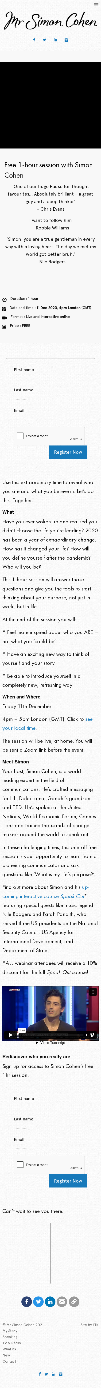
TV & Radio (12, 1343)
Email (19, 410)
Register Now (68, 452)
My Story (10, 1330)
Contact (9, 1361)
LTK (96, 1325)
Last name (23, 389)
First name (24, 369)
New (6, 1355)
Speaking (10, 1337)
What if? (9, 1349)
